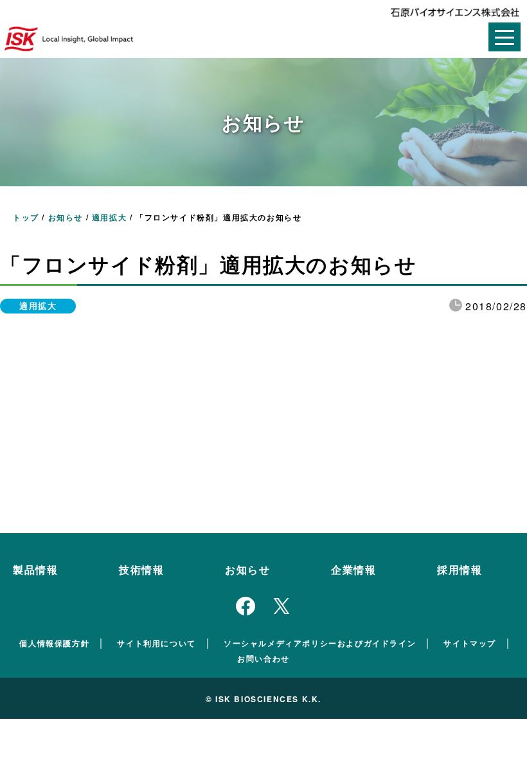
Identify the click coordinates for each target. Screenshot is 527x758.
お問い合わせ (263, 658)
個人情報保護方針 (54, 643)
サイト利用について (156, 643)
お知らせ (247, 569)
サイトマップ (469, 643)
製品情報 (35, 569)
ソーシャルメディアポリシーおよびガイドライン (320, 643)
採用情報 (459, 569)
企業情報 (353, 569)
